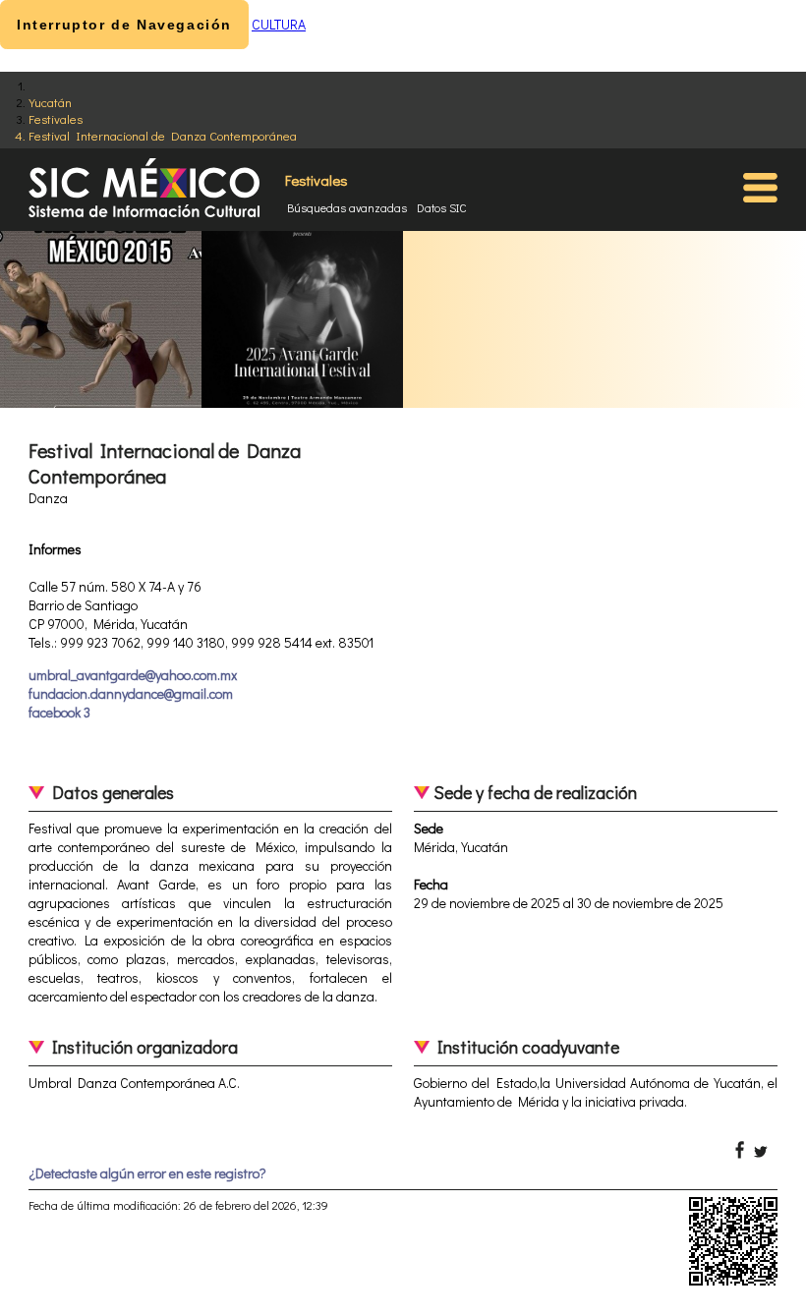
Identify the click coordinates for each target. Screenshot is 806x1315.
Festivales (56, 118)
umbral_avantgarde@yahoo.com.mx (133, 674)
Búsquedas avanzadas (347, 207)
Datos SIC (442, 207)
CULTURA (279, 24)
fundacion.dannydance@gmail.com (131, 693)
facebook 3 (59, 712)
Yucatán (50, 101)
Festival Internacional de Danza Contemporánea (163, 135)
